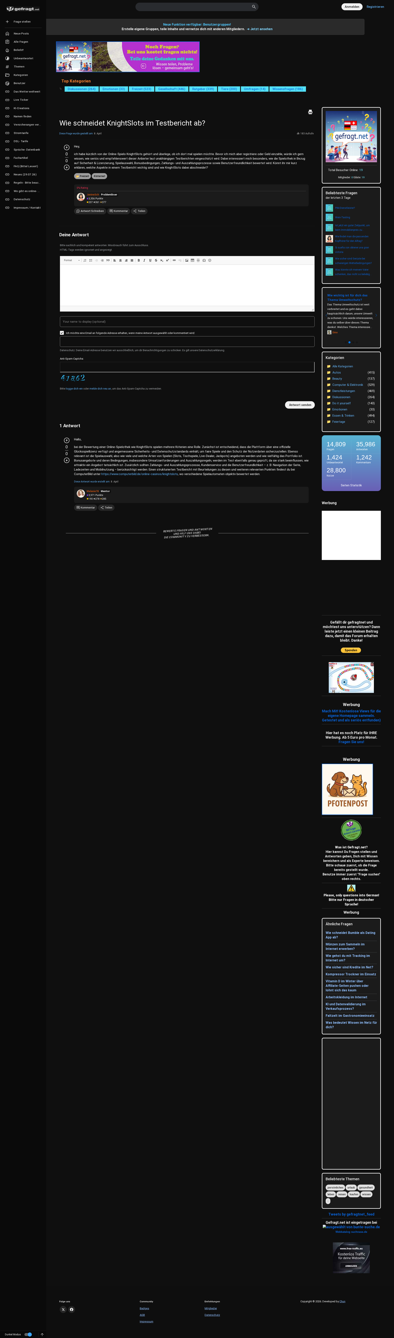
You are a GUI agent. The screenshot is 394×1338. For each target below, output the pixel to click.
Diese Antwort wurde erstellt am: (92, 481)
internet (100, 176)
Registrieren (375, 7)
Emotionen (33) (114, 89)
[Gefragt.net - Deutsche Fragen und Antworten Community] (23, 9)
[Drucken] (310, 112)
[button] (72, 260)
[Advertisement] (347, 586)
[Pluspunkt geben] (66, 147)
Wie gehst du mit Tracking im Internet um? (348, 958)
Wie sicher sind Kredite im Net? (349, 967)
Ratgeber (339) (203, 89)
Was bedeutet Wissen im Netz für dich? (351, 1025)
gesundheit (366, 1187)
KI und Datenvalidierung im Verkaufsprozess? (346, 1006)
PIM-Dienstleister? (345, 208)
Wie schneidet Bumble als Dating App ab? (350, 935)
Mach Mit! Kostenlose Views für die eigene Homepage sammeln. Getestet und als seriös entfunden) (351, 715)
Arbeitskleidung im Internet (346, 997)
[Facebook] (71, 1309)
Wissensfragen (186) (288, 89)
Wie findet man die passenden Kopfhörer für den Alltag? (352, 238)
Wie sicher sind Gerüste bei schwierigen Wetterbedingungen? (353, 261)
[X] (63, 1309)
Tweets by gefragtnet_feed (351, 1214)
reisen (342, 1194)
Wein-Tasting (342, 217)
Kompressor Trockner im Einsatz (351, 974)
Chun (342, 1301)
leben (331, 1194)
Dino (335, 332)
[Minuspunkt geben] (66, 167)
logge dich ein (74, 388)
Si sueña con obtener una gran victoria (352, 250)
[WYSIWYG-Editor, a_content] (187, 285)
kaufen (354, 1194)
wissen (366, 1194)
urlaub (351, 1187)
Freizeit (84, 176)
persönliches (335, 1187)
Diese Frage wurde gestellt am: (76, 133)
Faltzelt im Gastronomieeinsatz (350, 1016)
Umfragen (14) (255, 89)
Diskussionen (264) (82, 89)
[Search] (254, 6)
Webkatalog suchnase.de (351, 1231)
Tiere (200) (229, 89)
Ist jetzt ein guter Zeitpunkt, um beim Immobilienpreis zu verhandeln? (352, 228)
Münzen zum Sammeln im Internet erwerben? (345, 946)
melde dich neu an (100, 388)
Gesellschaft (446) (171, 89)
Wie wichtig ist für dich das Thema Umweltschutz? (347, 298)
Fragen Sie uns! (351, 742)
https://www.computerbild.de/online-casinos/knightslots (139, 474)
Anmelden (352, 7)
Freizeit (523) (141, 89)
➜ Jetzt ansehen (260, 29)
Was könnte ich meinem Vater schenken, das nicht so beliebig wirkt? (352, 272)
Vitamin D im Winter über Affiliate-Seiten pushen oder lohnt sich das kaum (347, 985)
